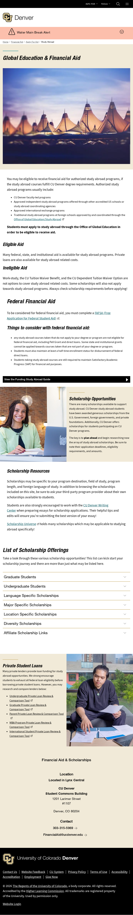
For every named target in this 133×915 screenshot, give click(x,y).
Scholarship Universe (21, 524)
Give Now (52, 877)
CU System (57, 872)
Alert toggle (122, 32)
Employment (32, 877)
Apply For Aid (32, 42)
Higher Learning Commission (45, 891)
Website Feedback (33, 872)
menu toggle (127, 4)
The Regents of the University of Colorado (40, 886)
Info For (90, 4)
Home (5, 42)
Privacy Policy (77, 872)
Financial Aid (17, 42)
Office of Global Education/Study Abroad (37, 219)
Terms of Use (98, 872)
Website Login (12, 904)
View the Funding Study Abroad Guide (27, 379)
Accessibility (119, 872)
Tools (104, 4)
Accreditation (11, 877)
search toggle (118, 4)
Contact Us (10, 872)
